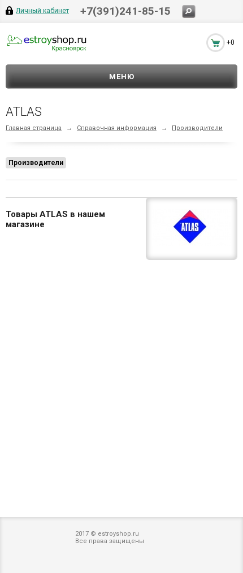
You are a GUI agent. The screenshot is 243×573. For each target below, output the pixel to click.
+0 (231, 42)
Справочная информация (117, 128)
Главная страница (34, 128)
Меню (121, 76)
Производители (197, 128)
